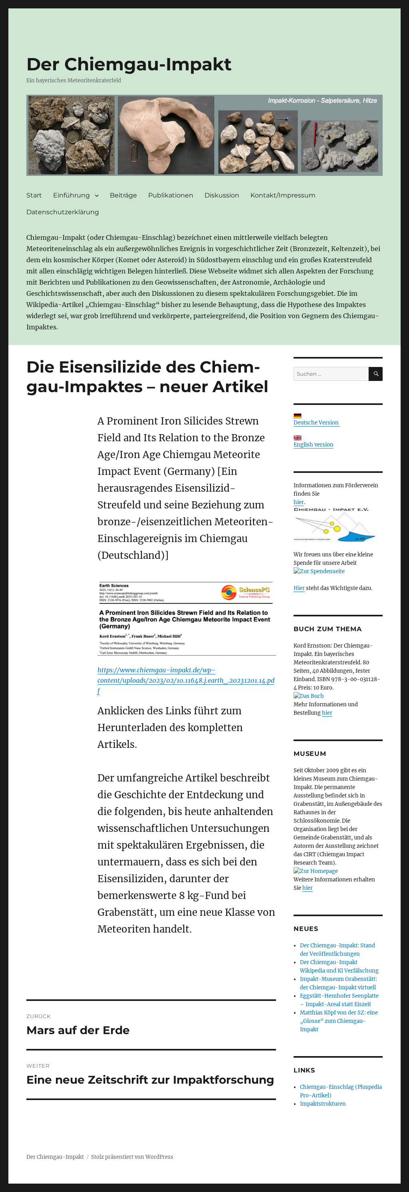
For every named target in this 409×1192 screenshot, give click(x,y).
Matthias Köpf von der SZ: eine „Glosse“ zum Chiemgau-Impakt (339, 1021)
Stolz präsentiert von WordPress (132, 1157)
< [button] (36, 133)
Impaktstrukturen (323, 1103)
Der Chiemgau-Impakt (129, 64)
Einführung (71, 195)
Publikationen (170, 195)
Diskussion (221, 195)
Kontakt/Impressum (283, 195)
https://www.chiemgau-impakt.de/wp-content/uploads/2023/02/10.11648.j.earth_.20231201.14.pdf (185, 680)
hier (299, 502)
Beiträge (123, 195)
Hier (299, 588)
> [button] (373, 133)
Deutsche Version (317, 422)
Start (34, 195)
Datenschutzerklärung (62, 212)
